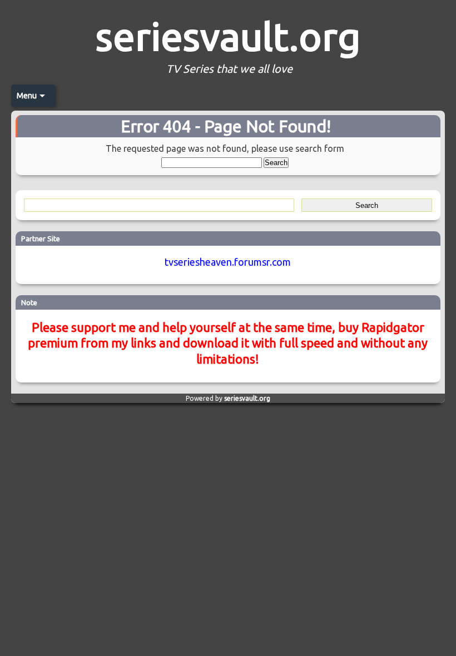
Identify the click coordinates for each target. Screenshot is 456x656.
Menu (27, 95)
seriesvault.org (228, 36)
